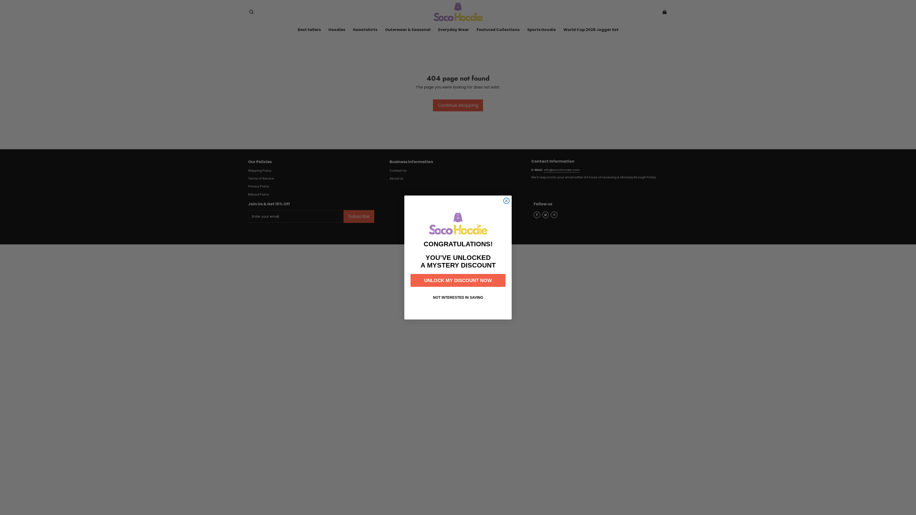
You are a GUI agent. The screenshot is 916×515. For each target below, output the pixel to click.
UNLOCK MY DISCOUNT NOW (458, 280)
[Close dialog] (506, 201)
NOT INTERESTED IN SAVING (458, 297)
